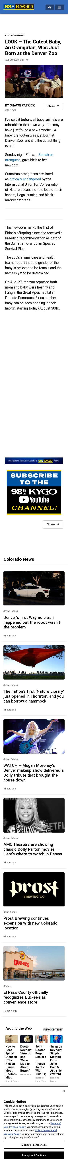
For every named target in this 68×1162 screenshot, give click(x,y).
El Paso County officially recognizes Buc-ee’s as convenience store (25, 997)
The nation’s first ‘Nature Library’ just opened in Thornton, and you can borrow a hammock (33, 696)
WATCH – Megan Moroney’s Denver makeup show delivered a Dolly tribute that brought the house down (33, 772)
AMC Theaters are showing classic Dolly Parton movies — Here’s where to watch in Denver (33, 849)
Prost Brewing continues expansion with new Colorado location (30, 923)
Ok (64, 1091)
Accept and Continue (34, 1155)
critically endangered (25, 179)
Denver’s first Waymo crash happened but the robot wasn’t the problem (31, 622)
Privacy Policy (17, 1127)
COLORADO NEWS (14, 35)
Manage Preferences (33, 1145)
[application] (34, 81)
